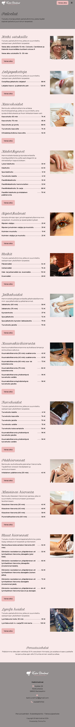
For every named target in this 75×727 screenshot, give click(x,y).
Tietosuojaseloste (51, 714)
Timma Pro (42, 721)
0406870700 (39, 702)
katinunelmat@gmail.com (37, 698)
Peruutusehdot (22, 714)
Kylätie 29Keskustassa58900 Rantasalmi (37, 688)
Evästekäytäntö (36, 714)
